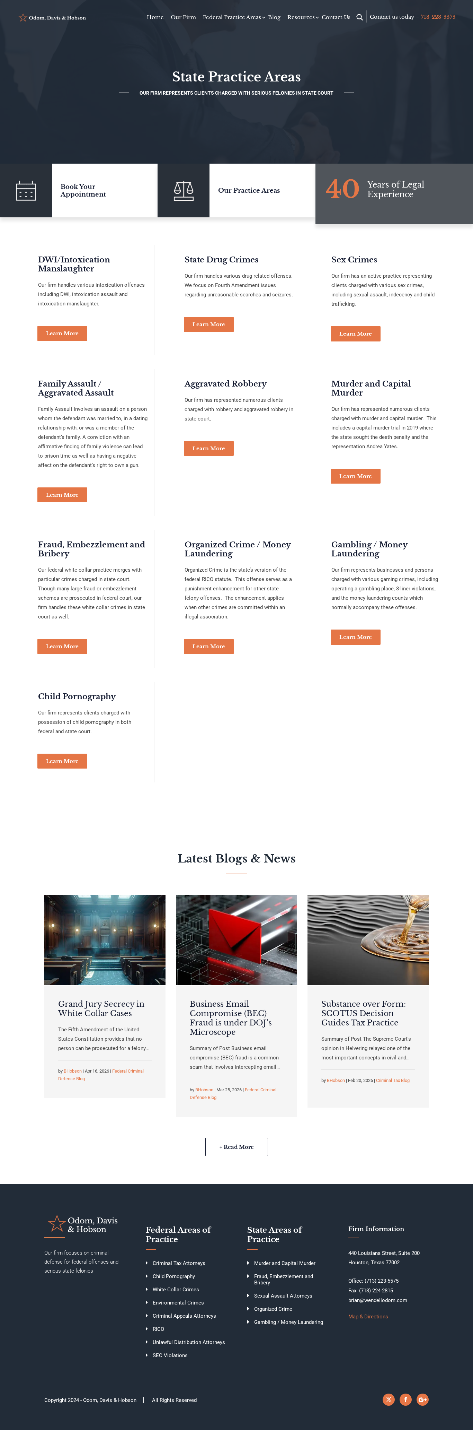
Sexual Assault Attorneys (283, 1296)
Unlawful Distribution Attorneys (189, 1342)
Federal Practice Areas (232, 17)
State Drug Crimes (221, 260)
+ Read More (237, 1147)
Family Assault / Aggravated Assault (76, 388)
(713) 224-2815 (376, 1291)
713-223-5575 (438, 17)
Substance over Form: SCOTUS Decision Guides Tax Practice (363, 1013)
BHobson (73, 1071)
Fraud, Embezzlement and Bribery (91, 549)
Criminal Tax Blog (393, 1080)
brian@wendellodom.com (377, 1300)
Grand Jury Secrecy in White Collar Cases (101, 1008)
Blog (274, 17)
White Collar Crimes (176, 1289)
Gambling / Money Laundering (369, 549)
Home (155, 17)
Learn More (62, 333)
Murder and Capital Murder (371, 388)
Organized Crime (273, 1309)
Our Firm (183, 17)
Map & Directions (368, 1317)
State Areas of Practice (274, 1234)
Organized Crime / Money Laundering (238, 549)
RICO (158, 1329)
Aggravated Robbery (226, 384)
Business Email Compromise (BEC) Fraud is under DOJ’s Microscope (231, 1018)
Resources (301, 17)
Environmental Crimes (178, 1303)
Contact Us (336, 17)
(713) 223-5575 (382, 1281)
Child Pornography (77, 696)
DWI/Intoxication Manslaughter (74, 264)
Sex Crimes (354, 260)
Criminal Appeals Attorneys (184, 1316)
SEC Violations (170, 1355)
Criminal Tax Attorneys (179, 1263)
